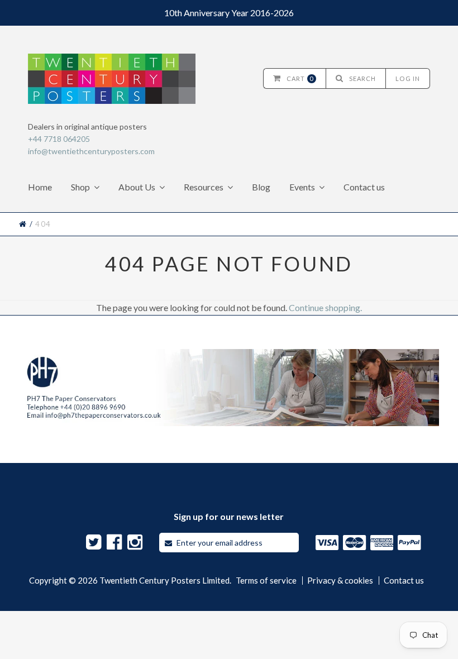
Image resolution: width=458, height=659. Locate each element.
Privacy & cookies (340, 580)
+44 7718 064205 (59, 139)
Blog (261, 187)
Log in (407, 78)
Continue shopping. (325, 307)
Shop (80, 187)
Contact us (364, 187)
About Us (136, 187)
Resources (203, 187)
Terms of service (266, 580)
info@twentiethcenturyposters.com (91, 151)
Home (40, 187)
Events (302, 187)
